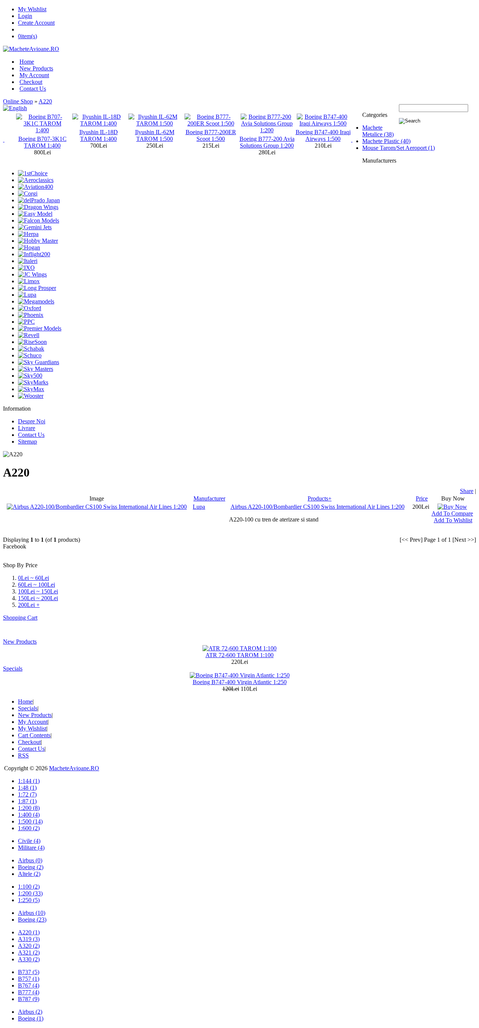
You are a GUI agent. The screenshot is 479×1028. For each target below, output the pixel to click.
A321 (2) (29, 952)
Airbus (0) (30, 860)
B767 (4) (28, 985)
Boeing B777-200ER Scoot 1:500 (211, 135)
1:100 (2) (29, 886)
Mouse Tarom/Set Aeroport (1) (398, 148)
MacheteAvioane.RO (74, 768)
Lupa (199, 507)
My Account (34, 75)
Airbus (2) (30, 1012)
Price (422, 498)
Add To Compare (452, 513)
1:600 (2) (29, 828)
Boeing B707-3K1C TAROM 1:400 (42, 142)
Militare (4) (31, 847)
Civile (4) (29, 841)
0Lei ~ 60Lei (33, 578)
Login (25, 16)
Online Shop (18, 101)
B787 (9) (28, 999)
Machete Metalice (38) (378, 130)
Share (466, 491)
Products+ (320, 498)
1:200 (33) (30, 893)
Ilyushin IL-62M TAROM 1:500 (154, 135)
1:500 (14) (30, 821)
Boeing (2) (30, 867)
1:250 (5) (29, 900)
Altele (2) (29, 874)
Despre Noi (31, 421)
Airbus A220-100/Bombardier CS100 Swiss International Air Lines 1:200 (318, 507)
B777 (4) (28, 992)
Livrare (26, 428)
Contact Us (32, 88)
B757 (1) (28, 979)
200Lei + (29, 605)
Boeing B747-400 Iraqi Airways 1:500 (323, 135)
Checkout (30, 82)
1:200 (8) (29, 808)
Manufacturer (209, 498)
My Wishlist (32, 9)
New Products (36, 68)
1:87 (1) (27, 801)
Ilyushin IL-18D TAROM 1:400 (98, 135)
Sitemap (27, 441)
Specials (12, 668)
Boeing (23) (32, 919)
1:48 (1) (27, 787)
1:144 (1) (29, 781)
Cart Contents (34, 735)
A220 (45, 101)
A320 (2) (29, 946)
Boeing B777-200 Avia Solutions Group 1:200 (267, 142)
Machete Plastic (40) (386, 141)
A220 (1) (29, 932)
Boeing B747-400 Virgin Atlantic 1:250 (240, 682)
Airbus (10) (31, 913)
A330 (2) (29, 959)
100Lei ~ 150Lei (38, 591)
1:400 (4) (29, 814)
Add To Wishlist (453, 520)
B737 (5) (28, 972)
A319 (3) (29, 939)
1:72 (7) (27, 794)
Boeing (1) (30, 1018)
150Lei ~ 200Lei (38, 598)
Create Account (36, 22)
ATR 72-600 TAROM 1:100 (239, 655)
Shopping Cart (20, 617)
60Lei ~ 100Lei (36, 584)
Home (26, 61)
